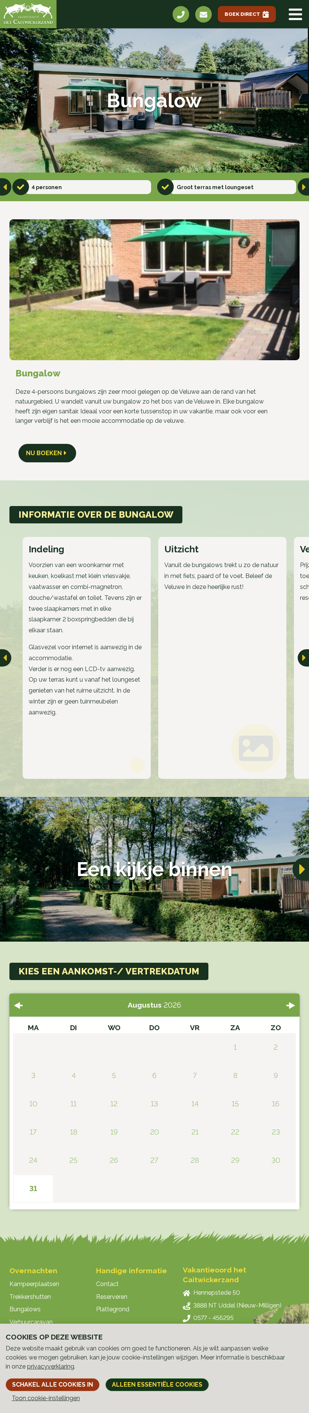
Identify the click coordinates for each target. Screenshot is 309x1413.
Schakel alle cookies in (52, 1384)
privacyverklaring (50, 1366)
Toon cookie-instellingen (46, 1398)
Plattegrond (112, 1309)
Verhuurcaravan (31, 1322)
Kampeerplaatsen (34, 1284)
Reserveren (111, 1296)
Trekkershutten (30, 1296)
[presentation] (5, 187)
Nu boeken (44, 453)
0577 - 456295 (213, 1317)
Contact (107, 1284)
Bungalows (25, 1309)
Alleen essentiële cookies (157, 1384)
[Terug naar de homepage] (28, 14)
